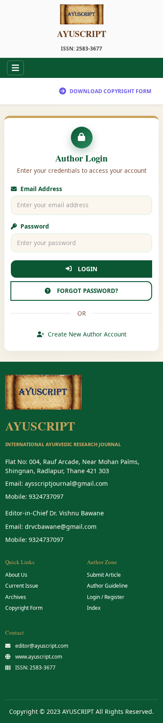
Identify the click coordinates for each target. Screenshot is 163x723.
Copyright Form (24, 608)
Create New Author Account (87, 334)
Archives (15, 597)
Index (93, 608)
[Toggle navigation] (15, 68)
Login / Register (105, 597)
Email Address (41, 189)
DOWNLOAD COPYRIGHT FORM (110, 91)
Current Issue (21, 585)
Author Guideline (107, 585)
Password (34, 226)
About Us (16, 574)
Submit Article (104, 574)
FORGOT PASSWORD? (87, 290)
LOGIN (87, 269)
